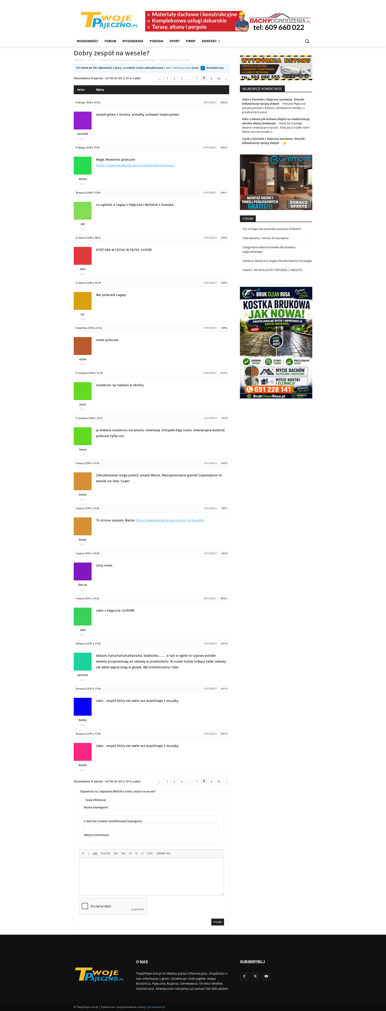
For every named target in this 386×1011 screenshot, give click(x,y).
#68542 (224, 147)
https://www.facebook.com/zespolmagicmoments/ (135, 165)
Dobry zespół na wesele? (111, 53)
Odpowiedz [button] (209, 102)
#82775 (224, 689)
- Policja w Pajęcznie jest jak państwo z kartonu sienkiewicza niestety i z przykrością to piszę (274, 108)
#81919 (224, 553)
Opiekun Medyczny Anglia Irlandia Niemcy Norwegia (277, 261)
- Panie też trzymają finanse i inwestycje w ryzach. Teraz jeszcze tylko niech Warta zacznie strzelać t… (276, 127)
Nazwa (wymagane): (96, 807)
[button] (307, 41)
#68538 (224, 102)
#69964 (224, 328)
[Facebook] (244, 976)
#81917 (224, 508)
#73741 (224, 418)
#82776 (224, 734)
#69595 (224, 283)
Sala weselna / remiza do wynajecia (266, 238)
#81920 (224, 598)
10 (218, 78)
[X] (255, 976)
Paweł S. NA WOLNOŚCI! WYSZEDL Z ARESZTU (272, 270)
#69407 (224, 193)
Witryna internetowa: (96, 835)
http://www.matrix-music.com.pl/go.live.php (170, 520)
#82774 (224, 643)
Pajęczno (79, 60)
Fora (92, 60)
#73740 (224, 373)
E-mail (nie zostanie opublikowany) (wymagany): (113, 821)
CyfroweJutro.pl (155, 1007)
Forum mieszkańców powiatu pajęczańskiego (127, 60)
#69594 (224, 238)
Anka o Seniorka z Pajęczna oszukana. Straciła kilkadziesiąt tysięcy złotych (273, 101)
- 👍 (283, 143)
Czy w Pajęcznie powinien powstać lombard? (272, 229)
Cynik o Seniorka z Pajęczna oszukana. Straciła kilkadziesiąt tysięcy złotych (273, 141)
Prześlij (218, 922)
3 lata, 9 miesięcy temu (177, 68)
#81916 (224, 463)
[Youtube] (266, 976)
